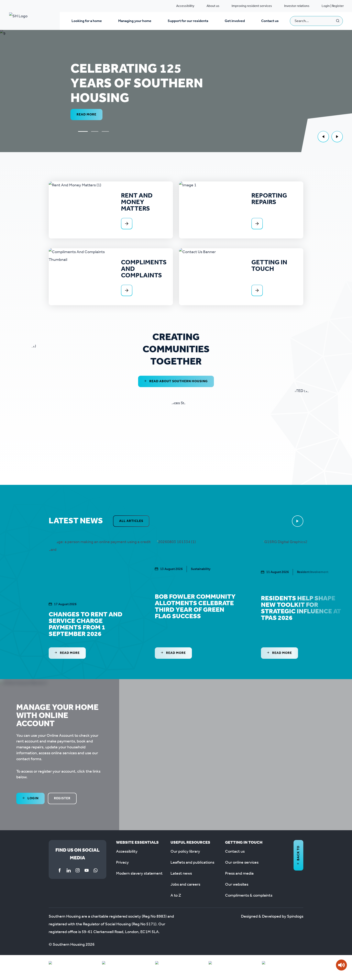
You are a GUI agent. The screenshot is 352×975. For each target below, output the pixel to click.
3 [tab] (105, 131)
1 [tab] (83, 131)
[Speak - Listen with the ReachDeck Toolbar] (341, 965)
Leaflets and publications (192, 862)
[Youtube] (87, 870)
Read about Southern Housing (178, 381)
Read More (72, 653)
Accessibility (185, 6)
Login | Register (333, 6)
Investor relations (296, 6)
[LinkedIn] (69, 870)
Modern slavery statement (139, 873)
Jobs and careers (185, 884)
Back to (298, 853)
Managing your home (134, 21)
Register (62, 798)
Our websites (236, 884)
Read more (86, 114)
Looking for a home (87, 21)
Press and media (239, 873)
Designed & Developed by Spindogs (272, 916)
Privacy (122, 862)
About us (213, 6)
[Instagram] (78, 870)
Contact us (270, 21)
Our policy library (185, 851)
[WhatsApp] (96, 870)
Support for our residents (188, 21)
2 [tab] (94, 131)
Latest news (181, 873)
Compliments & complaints (248, 895)
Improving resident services (252, 6)
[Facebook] (60, 870)
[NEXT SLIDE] (337, 136)
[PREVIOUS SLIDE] (323, 136)
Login (32, 798)
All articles (131, 521)
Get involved (235, 21)
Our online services (241, 862)
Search (338, 21)
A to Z (175, 895)
